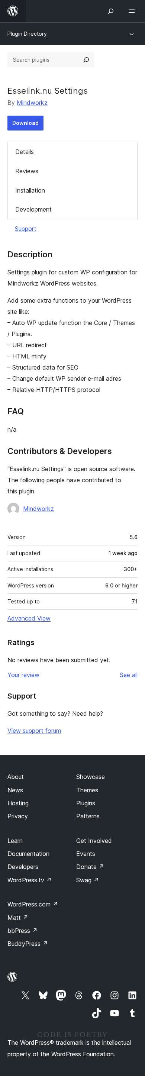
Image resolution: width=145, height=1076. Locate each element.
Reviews (26, 171)
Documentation (28, 853)
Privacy (17, 816)
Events (85, 853)
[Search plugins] (86, 59)
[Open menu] (133, 11)
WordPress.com (32, 904)
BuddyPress (27, 943)
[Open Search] (110, 11)
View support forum (34, 730)
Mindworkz (32, 102)
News (15, 790)
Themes (87, 790)
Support (25, 228)
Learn (15, 840)
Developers (22, 866)
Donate (90, 866)
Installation (30, 190)
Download (25, 123)
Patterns (88, 816)
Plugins (85, 803)
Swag (87, 880)
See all (129, 675)
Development (33, 209)
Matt (17, 917)
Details (24, 151)
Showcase (90, 776)
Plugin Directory (27, 33)
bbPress (22, 930)
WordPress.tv (29, 880)
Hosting (18, 803)
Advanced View (29, 618)
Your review (23, 675)
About (15, 776)
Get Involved (94, 840)
